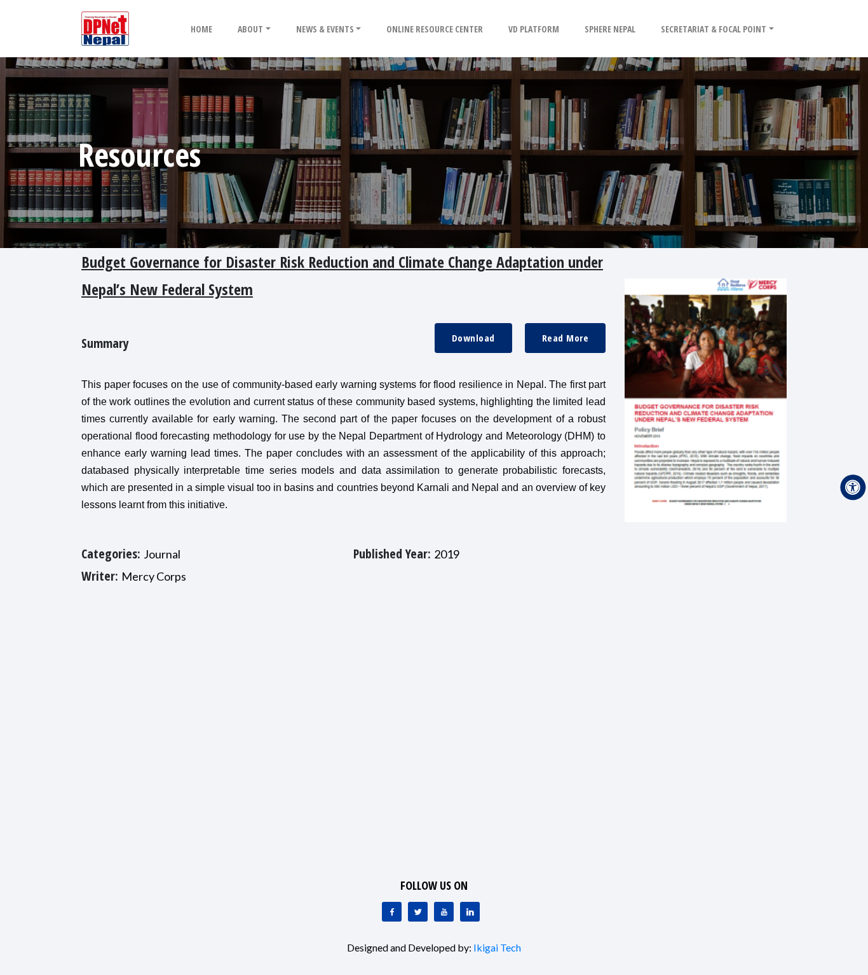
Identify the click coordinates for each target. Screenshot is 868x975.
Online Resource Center (434, 29)
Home (201, 29)
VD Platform (533, 29)
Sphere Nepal (610, 29)
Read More (565, 337)
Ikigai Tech (497, 947)
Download (473, 337)
